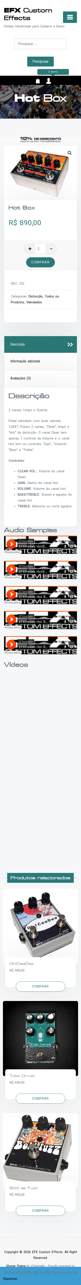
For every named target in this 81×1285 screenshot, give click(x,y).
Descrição (17, 344)
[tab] (40, 344)
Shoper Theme (15, 1265)
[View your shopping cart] (38, 82)
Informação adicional (25, 361)
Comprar (40, 262)
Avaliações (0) (20, 378)
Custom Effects (28, 14)
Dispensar (10, 1279)
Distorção (36, 296)
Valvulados (34, 302)
